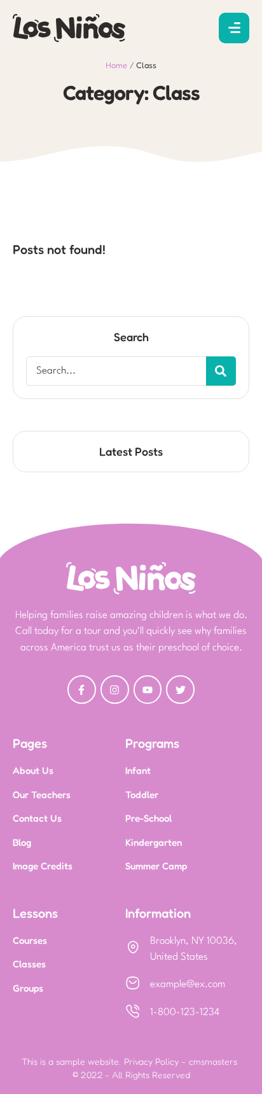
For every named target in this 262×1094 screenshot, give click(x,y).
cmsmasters (213, 1061)
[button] (234, 28)
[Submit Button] (221, 371)
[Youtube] (148, 689)
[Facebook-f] (81, 689)
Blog (22, 842)
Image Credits (42, 866)
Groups (28, 988)
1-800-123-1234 (184, 1012)
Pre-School (148, 818)
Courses (30, 940)
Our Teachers (42, 795)
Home (116, 65)
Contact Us (37, 818)
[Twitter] (180, 689)
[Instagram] (114, 689)
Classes (29, 964)
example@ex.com (187, 984)
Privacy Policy (151, 1061)
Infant (138, 770)
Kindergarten (153, 842)
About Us (33, 770)
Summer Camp (156, 866)
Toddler (141, 795)
